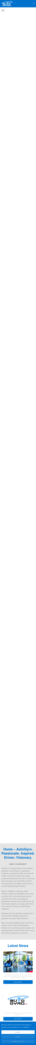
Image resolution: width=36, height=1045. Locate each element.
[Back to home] (7, 3)
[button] (34, 3)
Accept (18, 1032)
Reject (18, 1036)
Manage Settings (18, 1041)
